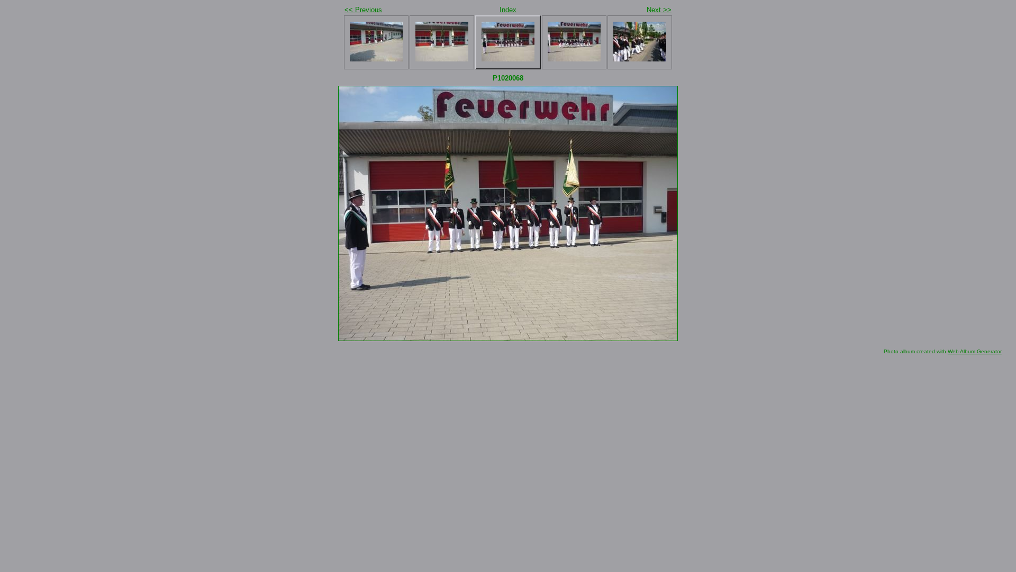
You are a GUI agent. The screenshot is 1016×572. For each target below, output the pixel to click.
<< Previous (363, 10)
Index (508, 10)
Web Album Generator (975, 351)
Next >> (659, 10)
